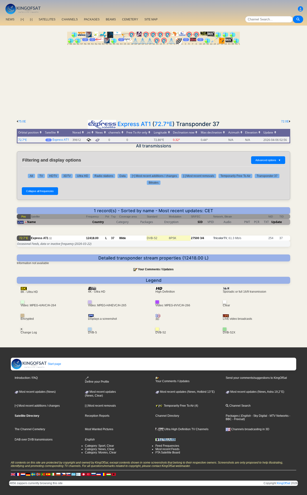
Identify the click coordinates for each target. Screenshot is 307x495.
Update (276, 222)
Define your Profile (97, 381)
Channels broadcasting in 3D (249, 429)
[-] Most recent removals (198, 176)
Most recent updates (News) (37, 391)
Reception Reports (97, 415)
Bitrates (154, 182)
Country (98, 222)
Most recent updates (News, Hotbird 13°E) (187, 391)
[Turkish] (88, 474)
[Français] (18, 474)
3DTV (67, 176)
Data (122, 176)
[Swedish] (33, 474)
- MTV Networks (278, 415)
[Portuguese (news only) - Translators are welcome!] (43, 474)
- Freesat (238, 419)
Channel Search (240, 405)
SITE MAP (151, 19)
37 (112, 238)
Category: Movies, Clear (100, 452)
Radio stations (103, 176)
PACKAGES (92, 19)
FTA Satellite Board (167, 452)
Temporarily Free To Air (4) (180, 405)
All (31, 176)
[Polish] (58, 474)
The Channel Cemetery (30, 429)
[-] (31, 19)
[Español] (48, 474)
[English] (13, 474)
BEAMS (111, 19)
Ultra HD (82, 176)
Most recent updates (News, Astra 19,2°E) (257, 391)
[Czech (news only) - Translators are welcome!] (63, 474)
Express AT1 (134, 124)
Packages (232, 415)
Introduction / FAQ (26, 378)
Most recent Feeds (167, 449)
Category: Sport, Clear (99, 445)
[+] (22, 19)
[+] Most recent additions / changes (154, 176)
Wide (122, 238)
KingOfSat (283, 483)
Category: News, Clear (99, 449)
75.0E (22, 121)
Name (31, 222)
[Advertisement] (153, 81)
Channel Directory (167, 415)
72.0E (285, 121)
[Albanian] (114, 474)
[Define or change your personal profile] (300, 9)
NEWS (10, 19)
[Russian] (93, 474)
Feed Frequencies (167, 445)
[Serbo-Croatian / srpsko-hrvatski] (98, 474)
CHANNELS (70, 19)
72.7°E (163, 124)
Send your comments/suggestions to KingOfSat (256, 378)
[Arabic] (83, 474)
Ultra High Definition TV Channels (186, 429)
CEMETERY (130, 19)
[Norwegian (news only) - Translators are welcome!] (38, 474)
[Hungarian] (108, 474)
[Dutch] (23, 474)
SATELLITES (47, 19)
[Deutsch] (28, 474)
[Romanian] (103, 474)
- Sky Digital (259, 415)
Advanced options (268, 160)
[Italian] (53, 474)
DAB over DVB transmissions (34, 439)
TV (41, 176)
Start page (54, 364)
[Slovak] (68, 474)
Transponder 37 (267, 176)
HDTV (53, 176)
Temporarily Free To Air (235, 176)
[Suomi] (78, 474)
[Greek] (73, 474)
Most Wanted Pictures (99, 429)
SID (200, 222)
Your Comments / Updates (156, 269)
